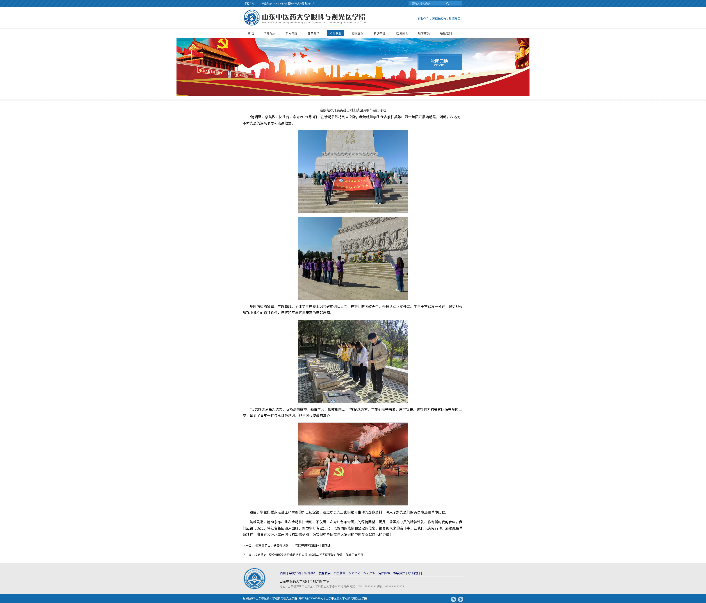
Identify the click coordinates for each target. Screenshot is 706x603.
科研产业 (380, 33)
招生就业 (335, 33)
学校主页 (249, 3)
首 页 (251, 33)
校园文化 (357, 33)
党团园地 (402, 33)
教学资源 (424, 33)
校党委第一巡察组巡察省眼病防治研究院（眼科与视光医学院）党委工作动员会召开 (308, 554)
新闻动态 (291, 33)
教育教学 (313, 33)
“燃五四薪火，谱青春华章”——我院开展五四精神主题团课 (292, 545)
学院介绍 (269, 33)
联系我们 (446, 33)
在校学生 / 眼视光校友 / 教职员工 (439, 18)
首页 (283, 573)
